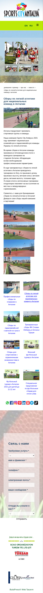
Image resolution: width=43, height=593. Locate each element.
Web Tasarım (27, 589)
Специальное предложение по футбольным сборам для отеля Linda (31, 388)
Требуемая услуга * (18, 451)
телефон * (13, 470)
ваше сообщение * (18, 490)
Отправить (21, 519)
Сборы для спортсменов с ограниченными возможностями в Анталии (12, 357)
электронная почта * (19, 480)
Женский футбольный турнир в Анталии (31, 354)
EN (26, 25)
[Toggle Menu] (37, 24)
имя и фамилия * (17, 460)
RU (31, 25)
